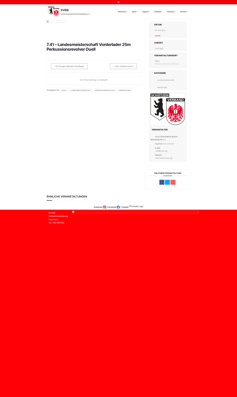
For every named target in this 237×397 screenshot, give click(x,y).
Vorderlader (125, 90)
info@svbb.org (161, 151)
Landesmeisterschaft (81, 90)
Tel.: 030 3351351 (56, 223)
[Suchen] (118, 2)
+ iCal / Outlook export (123, 66)
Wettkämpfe (162, 87)
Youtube (125, 207)
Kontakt (52, 213)
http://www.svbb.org (164, 158)
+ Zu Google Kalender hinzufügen (69, 66)
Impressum (53, 219)
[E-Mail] (172, 182)
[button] (127, 11)
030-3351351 (168, 144)
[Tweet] (167, 182)
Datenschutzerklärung (58, 216)
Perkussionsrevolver (105, 90)
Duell (64, 90)
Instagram (98, 207)
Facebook (112, 207)
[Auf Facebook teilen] (161, 182)
